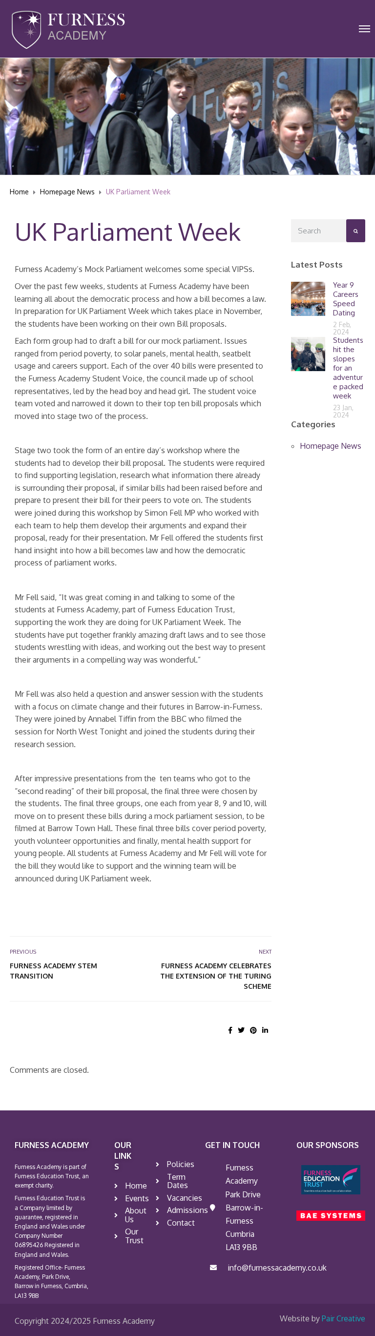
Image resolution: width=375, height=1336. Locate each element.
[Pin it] (253, 1030)
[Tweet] (241, 1030)
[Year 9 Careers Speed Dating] (308, 298)
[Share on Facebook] (230, 1030)
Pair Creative (343, 1318)
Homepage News (330, 446)
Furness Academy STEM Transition (53, 970)
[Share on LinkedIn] (265, 1030)
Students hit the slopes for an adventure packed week (348, 367)
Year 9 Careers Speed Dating (345, 298)
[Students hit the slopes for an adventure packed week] (308, 353)
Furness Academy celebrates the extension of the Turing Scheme (215, 975)
